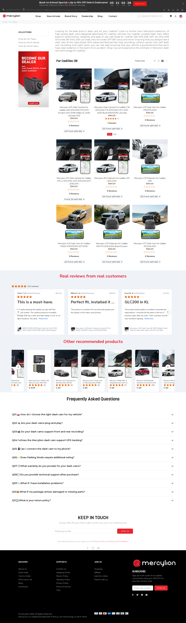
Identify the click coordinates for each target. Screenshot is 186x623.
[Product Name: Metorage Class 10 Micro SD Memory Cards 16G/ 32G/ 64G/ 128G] (39, 371)
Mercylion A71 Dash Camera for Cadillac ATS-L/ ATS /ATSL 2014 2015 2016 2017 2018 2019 (74, 181)
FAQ (58, 590)
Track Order (23, 572)
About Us (22, 569)
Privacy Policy (99, 541)
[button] (18, 312)
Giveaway (98, 569)
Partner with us (101, 579)
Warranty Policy (63, 579)
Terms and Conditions (118, 541)
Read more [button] (43, 318)
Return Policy (62, 576)
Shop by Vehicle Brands (28, 42)
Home (5, 22)
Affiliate (97, 572)
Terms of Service (63, 586)
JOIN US (125, 531)
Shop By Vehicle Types (28, 46)
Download (23, 586)
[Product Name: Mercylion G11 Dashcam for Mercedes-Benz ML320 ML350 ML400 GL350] (66, 371)
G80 (114, 134)
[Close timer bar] (183, 3)
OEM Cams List (25, 579)
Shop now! (140, 4)
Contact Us (61, 569)
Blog (20, 583)
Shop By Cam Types (27, 39)
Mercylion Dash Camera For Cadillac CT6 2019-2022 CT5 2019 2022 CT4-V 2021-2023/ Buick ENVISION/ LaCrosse (112, 110)
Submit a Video (101, 576)
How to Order (24, 576)
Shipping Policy (63, 572)
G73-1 (110, 134)
